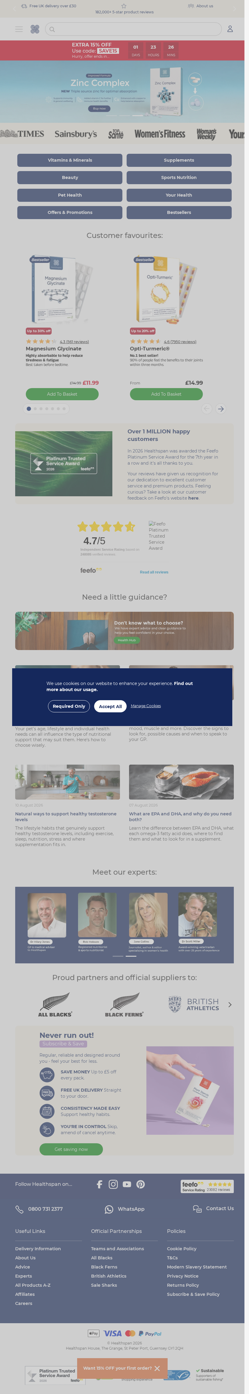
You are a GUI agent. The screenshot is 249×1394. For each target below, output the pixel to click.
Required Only (69, 706)
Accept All (110, 706)
